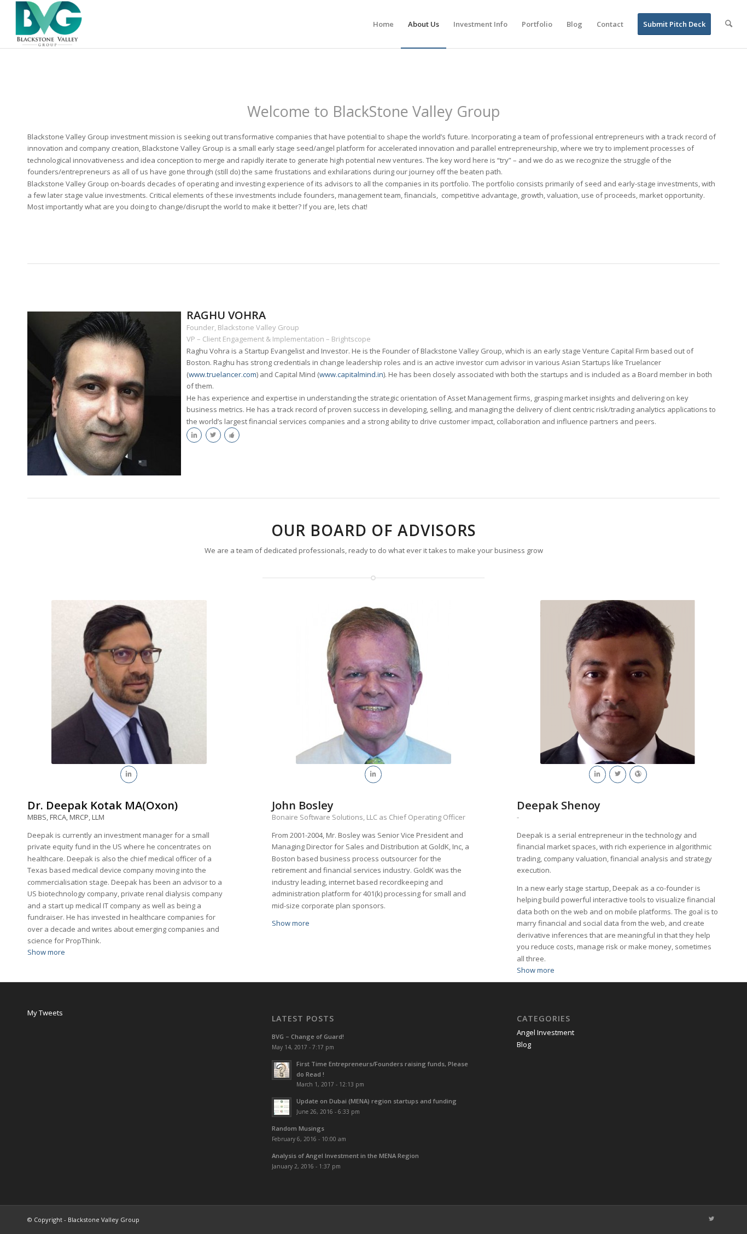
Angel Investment (545, 1032)
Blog (524, 1044)
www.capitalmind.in (351, 374)
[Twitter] (711, 1219)
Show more (46, 952)
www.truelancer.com (222, 374)
